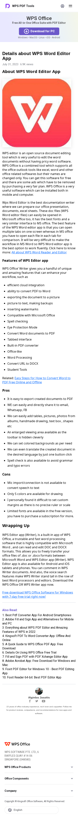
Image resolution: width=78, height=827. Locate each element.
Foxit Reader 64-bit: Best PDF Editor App (31, 677)
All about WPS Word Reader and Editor (39, 252)
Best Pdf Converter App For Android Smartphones (36, 615)
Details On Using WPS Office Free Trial (29, 652)
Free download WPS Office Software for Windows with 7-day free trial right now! (37, 594)
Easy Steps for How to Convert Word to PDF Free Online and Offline (36, 380)
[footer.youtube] (43, 701)
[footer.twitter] (36, 701)
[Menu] (70, 6)
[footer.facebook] (30, 701)
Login (62, 6)
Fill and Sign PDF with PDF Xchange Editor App (35, 656)
